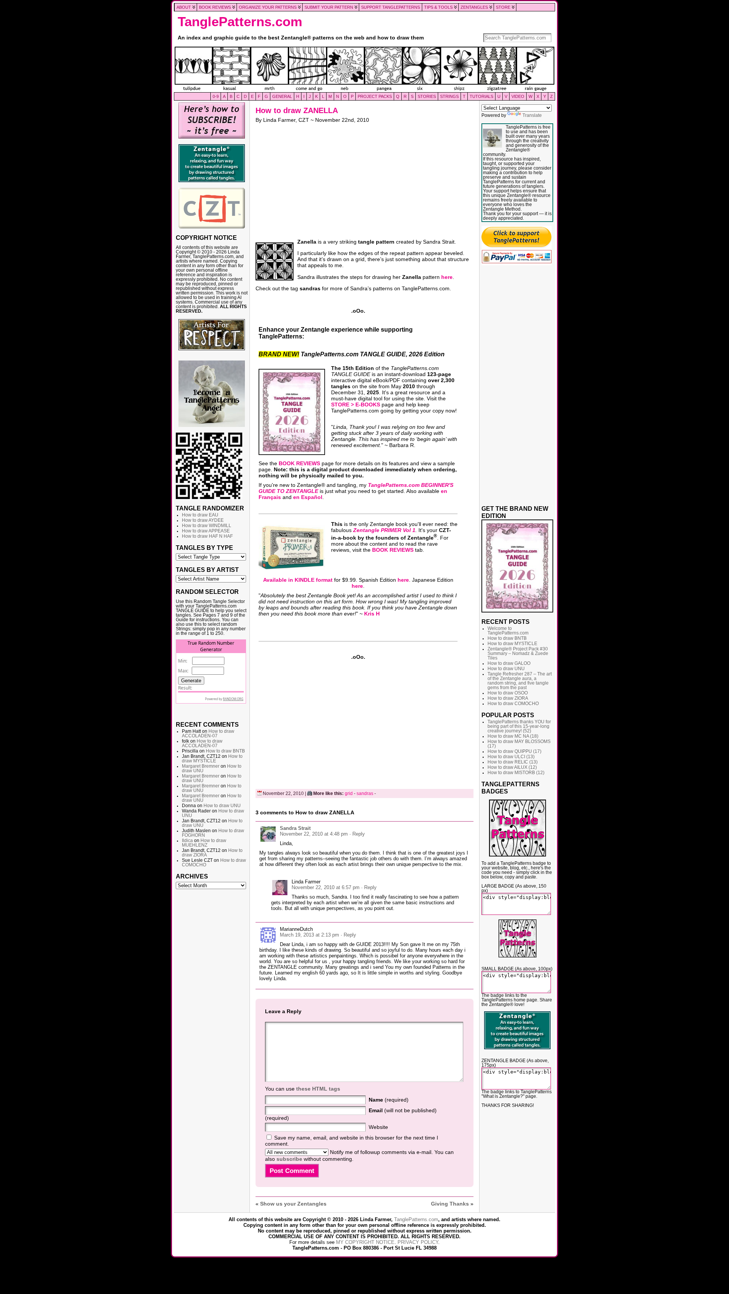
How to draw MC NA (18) (513, 736)
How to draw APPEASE (206, 531)
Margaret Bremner (200, 766)
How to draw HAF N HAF (207, 536)
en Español (307, 497)
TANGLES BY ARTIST (207, 569)
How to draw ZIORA (508, 698)
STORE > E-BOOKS (355, 404)
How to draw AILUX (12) (512, 767)
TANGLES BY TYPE (204, 547)
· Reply (357, 834)
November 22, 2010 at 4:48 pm (314, 834)
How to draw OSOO (508, 693)
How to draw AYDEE (203, 520)
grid (349, 793)
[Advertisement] (212, 1008)
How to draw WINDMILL (206, 525)
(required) (389, 1100)
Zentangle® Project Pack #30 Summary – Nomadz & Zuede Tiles (518, 653)
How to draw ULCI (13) (511, 756)
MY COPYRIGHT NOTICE (365, 1242)
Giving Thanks (450, 1204)
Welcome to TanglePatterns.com (508, 630)
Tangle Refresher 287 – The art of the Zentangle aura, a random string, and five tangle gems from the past (520, 681)
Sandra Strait (295, 828)
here (447, 277)
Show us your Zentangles (293, 1204)
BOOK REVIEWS (299, 463)
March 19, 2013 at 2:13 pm (309, 935)
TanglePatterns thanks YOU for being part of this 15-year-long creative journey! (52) (519, 726)
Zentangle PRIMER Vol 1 (384, 530)
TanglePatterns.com (240, 21)
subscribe (289, 1159)
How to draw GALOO (509, 663)
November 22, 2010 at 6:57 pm (326, 887)
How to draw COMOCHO (513, 703)
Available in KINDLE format (298, 580)
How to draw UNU (222, 805)
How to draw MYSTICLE (212, 758)
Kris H (372, 614)
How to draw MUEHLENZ (204, 842)
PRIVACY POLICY (418, 1242)
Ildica (187, 840)
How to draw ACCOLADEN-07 (208, 733)
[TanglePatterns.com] (364, 69)
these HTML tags (318, 1089)
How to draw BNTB (225, 751)
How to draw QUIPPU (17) (514, 751)
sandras (365, 793)
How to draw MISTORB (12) (516, 772)
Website (378, 1127)
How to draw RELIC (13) (513, 762)
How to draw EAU (200, 515)
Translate (532, 115)
